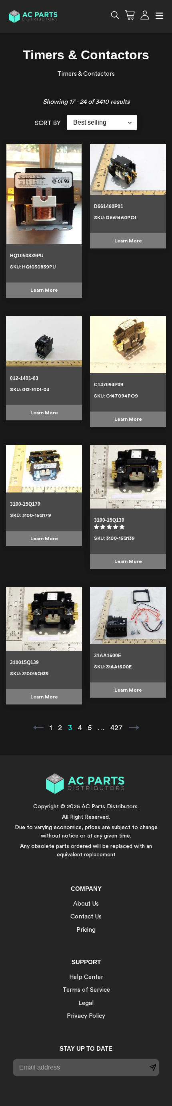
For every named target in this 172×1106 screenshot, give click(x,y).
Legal (86, 1003)
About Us (86, 904)
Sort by (48, 123)
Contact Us (86, 917)
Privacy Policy (86, 1016)
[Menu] (159, 16)
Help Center (86, 977)
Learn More (44, 290)
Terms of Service (86, 990)
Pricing (86, 930)
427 (117, 727)
